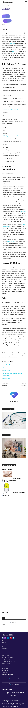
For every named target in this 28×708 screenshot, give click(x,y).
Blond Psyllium (8, 365)
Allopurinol (23, 385)
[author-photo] (14, 399)
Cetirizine (4, 385)
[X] (13, 638)
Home (3, 5)
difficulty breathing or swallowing (12, 136)
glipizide (23, 211)
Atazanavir (6, 370)
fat (9, 57)
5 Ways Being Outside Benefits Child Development (15, 693)
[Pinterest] (11, 638)
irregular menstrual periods (10, 110)
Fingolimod (6, 378)
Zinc (4, 368)
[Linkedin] (8, 638)
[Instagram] (5, 638)
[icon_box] (14, 679)
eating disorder (11, 241)
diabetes (12, 43)
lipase (13, 51)
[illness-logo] (7, 2)
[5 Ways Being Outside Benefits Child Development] (4, 694)
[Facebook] (3, 638)
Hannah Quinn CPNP (11, 695)
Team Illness (14, 401)
